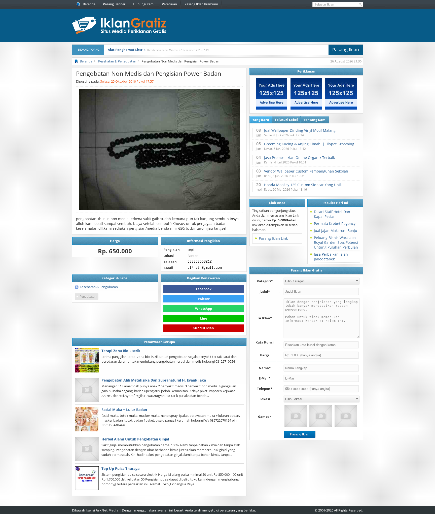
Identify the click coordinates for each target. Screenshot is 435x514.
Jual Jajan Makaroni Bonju (335, 230)
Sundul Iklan (203, 327)
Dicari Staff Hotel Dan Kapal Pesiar (332, 214)
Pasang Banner (114, 4)
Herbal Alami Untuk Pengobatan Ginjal (135, 439)
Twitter (203, 298)
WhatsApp (203, 308)
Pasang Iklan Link (273, 238)
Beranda (89, 4)
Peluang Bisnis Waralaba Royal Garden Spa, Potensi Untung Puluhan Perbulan (336, 242)
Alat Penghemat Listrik (127, 49)
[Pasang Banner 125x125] (271, 108)
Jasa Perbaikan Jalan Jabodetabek (331, 256)
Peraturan (169, 4)
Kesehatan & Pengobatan (99, 287)
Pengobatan (88, 296)
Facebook (203, 289)
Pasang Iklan (345, 50)
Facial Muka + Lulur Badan (124, 409)
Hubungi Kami (143, 4)
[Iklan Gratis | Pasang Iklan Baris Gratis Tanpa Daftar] (119, 33)
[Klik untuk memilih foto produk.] (295, 416)
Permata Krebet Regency (334, 223)
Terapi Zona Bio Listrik (120, 350)
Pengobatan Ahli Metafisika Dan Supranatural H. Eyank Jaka (153, 380)
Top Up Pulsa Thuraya (120, 468)
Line (203, 318)
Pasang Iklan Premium (201, 4)
